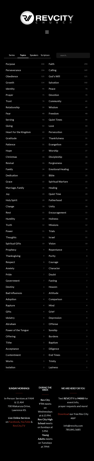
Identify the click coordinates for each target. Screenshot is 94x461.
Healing (53, 187)
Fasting (53, 280)
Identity (10, 88)
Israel (52, 237)
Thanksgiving (13, 255)
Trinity (52, 361)
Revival (10, 163)
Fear (8, 113)
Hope (9, 150)
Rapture (10, 305)
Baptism (53, 342)
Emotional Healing (59, 169)
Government (13, 280)
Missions (53, 224)
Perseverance (13, 70)
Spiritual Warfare (58, 181)
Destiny (10, 286)
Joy (8, 193)
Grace (9, 181)
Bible (51, 175)
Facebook (14, 421)
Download (63, 414)
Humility (10, 218)
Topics (23, 55)
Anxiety (10, 268)
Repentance (55, 249)
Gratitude (11, 138)
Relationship (13, 107)
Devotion (54, 94)
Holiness (53, 218)
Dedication (12, 175)
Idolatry (10, 317)
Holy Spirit (11, 200)
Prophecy (11, 249)
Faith (51, 63)
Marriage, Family (15, 187)
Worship (53, 150)
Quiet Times (55, 119)
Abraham (11, 324)
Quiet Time (55, 193)
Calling (52, 70)
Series (12, 55)
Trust (9, 101)
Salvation (54, 82)
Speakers (34, 55)
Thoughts (11, 237)
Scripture (45, 55)
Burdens (53, 336)
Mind (51, 305)
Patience (10, 144)
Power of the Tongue (17, 330)
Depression (55, 317)
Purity (52, 255)
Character (54, 268)
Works (9, 361)
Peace (52, 88)
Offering (10, 336)
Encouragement (57, 212)
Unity (52, 206)
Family (9, 169)
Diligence (54, 348)
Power (9, 231)
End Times (54, 354)
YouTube (25, 421)
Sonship (53, 330)
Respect (10, 262)
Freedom (54, 113)
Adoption (11, 299)
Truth (9, 224)
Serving (10, 119)
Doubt (52, 274)
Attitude (53, 293)
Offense (53, 324)
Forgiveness (55, 163)
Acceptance (12, 348)
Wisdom (53, 107)
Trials (52, 231)
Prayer (9, 94)
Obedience (12, 76)
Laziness (53, 367)
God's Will (54, 76)
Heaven (53, 286)
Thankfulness (56, 138)
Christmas (11, 156)
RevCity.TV (19, 425)
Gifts (8, 311)
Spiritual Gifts (13, 243)
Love (51, 125)
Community (55, 101)
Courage (53, 262)
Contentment (13, 354)
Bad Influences (14, 293)
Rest (8, 212)
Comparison (55, 299)
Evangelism (55, 144)
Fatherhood (55, 200)
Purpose (10, 63)
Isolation (10, 367)
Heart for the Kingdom (18, 132)
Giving (9, 125)
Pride (9, 274)
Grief (51, 311)
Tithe (9, 342)
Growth (10, 82)
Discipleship (55, 156)
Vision (52, 243)
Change (10, 206)
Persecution (55, 132)
